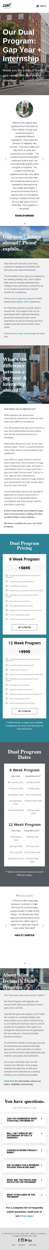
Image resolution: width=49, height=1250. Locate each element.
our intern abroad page (25, 333)
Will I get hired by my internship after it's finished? (19, 1135)
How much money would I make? (22, 1151)
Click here (9, 1081)
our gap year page (23, 298)
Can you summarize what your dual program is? (22, 1119)
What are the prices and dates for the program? (21, 1181)
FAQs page (26, 1216)
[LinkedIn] (30, 1240)
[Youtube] (26, 1240)
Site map (32, 1245)
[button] (22, 223)
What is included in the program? (21, 1195)
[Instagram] (22, 1240)
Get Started (24, 627)
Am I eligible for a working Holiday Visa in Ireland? (23, 1166)
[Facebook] (19, 1240)
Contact (22, 1245)
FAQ (13, 1245)
